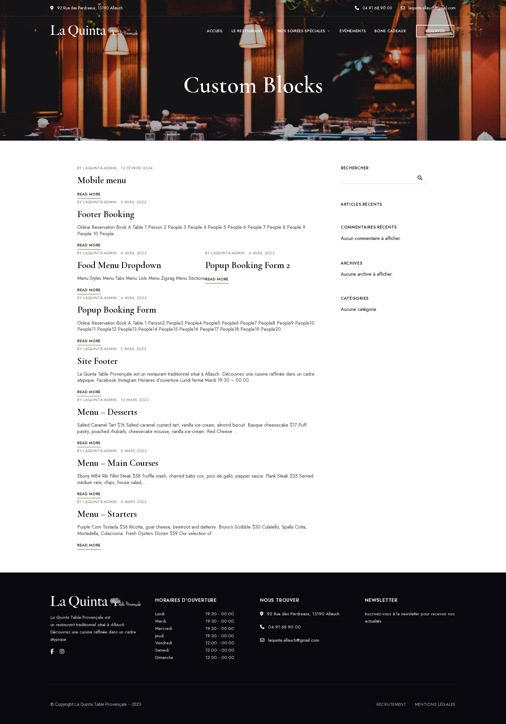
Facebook (52, 651)
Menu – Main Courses (117, 463)
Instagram (62, 651)
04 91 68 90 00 (376, 8)
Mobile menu (101, 180)
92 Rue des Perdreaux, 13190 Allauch (89, 8)
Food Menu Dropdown (119, 265)
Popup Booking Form (116, 309)
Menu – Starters (107, 513)
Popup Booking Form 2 (247, 265)
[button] (435, 31)
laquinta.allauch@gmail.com (431, 8)
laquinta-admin (100, 168)
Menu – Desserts (107, 412)
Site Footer (97, 361)
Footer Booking (105, 214)
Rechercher (355, 168)
